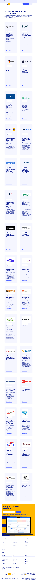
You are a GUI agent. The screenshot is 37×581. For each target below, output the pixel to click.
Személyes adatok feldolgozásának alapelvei (7, 568)
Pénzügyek (3, 545)
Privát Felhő (15, 542)
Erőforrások (3, 542)
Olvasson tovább (9, 50)
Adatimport (26, 545)
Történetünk (15, 559)
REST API (3, 560)
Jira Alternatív (15, 546)
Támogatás (26, 542)
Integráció (14, 545)
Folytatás (17, 511)
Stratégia (3, 549)
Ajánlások (14, 566)
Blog (14, 560)
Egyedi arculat (26, 546)
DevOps (3, 552)
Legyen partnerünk (16, 567)
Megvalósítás (26, 541)
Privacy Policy (26, 579)
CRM (3, 546)
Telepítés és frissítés (5, 559)
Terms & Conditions (16, 564)
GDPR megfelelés (4, 566)
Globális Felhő (15, 541)
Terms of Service (32, 579)
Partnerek (14, 563)
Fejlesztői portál (4, 564)
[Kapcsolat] (30, 4)
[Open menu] (31, 4)
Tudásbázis (3, 563)
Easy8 (3, 541)
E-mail (4, 510)
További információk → (24, 1)
